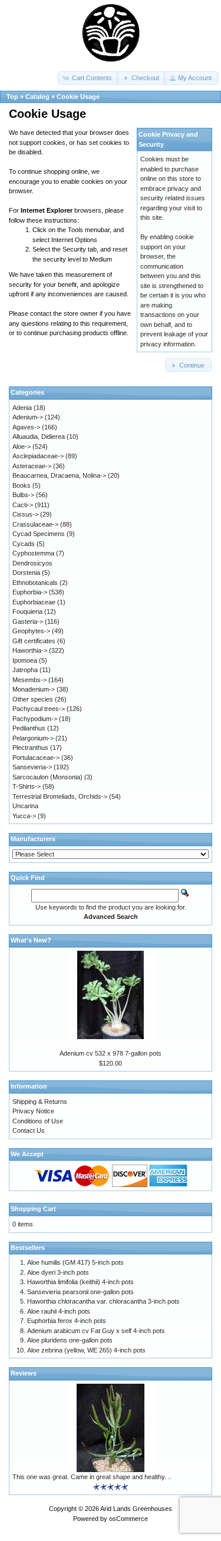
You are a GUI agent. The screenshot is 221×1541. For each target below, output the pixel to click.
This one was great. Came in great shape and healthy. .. (91, 1476)
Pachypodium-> (34, 718)
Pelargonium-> (33, 738)
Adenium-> (27, 417)
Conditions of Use (37, 1121)
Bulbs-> (23, 494)
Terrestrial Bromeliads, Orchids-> (59, 796)
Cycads (23, 543)
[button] (88, 78)
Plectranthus (30, 747)
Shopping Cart (33, 1208)
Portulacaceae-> (36, 757)
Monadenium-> (33, 689)
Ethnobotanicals (35, 582)
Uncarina (25, 805)
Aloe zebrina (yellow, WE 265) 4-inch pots (86, 1350)
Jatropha (25, 669)
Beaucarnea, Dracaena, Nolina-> (59, 475)
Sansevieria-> (32, 766)
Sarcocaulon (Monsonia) (47, 777)
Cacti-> (22, 504)
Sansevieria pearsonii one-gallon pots (80, 1291)
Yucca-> (24, 815)
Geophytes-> (31, 630)
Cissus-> (25, 514)
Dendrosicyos (32, 563)
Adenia (22, 407)
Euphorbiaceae (33, 602)
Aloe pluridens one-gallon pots (70, 1340)
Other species (32, 699)
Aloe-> (21, 446)
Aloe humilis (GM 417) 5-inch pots (75, 1262)
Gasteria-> (27, 621)
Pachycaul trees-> (38, 708)
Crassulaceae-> (35, 524)
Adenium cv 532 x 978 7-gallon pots (110, 1053)
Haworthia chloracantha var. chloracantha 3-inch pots (103, 1301)
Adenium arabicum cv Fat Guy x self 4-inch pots (96, 1330)
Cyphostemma (33, 553)
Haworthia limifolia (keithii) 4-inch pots (80, 1281)
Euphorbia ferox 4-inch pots (66, 1320)
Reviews (24, 1373)
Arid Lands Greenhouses (136, 1508)
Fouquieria (27, 611)
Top (12, 96)
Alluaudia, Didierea (38, 436)
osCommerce (128, 1518)
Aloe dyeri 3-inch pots (58, 1272)
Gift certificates (33, 640)
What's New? (31, 940)
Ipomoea (24, 660)
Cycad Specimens (38, 533)
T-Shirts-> (26, 786)
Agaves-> (26, 427)
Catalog (37, 96)
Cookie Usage (78, 96)
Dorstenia (26, 572)
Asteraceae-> (31, 465)
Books (21, 485)
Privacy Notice (33, 1111)
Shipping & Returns (39, 1101)
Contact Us (28, 1130)
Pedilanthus (28, 728)
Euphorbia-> (29, 592)
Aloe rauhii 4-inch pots (58, 1311)
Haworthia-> (29, 650)
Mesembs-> (29, 679)
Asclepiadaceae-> (38, 455)
